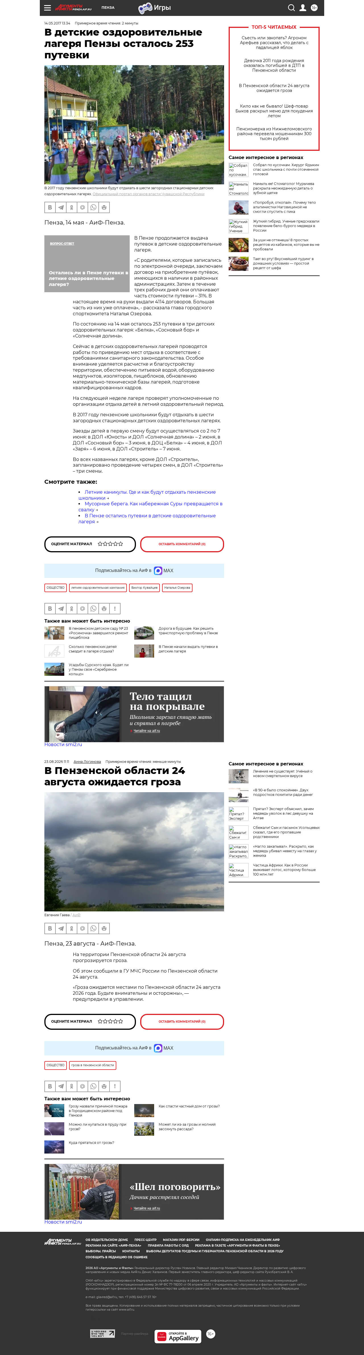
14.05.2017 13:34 (57, 23)
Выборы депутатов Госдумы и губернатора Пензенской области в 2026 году (215, 1251)
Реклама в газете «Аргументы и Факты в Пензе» (237, 1245)
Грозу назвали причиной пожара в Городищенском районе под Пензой (98, 1110)
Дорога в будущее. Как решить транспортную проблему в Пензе (188, 630)
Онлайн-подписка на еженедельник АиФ (243, 1240)
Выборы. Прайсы (101, 1251)
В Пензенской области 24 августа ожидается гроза (274, 88)
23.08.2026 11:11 (56, 761)
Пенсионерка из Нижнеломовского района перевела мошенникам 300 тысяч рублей (274, 134)
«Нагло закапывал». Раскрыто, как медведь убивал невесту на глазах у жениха (285, 851)
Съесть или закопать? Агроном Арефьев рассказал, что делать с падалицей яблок (274, 43)
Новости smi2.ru (63, 744)
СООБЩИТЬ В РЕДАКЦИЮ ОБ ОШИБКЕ (117, 1257)
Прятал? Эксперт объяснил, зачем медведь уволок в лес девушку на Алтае (283, 813)
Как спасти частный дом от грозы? (189, 1106)
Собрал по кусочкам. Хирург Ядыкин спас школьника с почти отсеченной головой (286, 169)
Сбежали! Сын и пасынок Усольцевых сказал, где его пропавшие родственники (286, 832)
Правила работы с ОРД (168, 1245)
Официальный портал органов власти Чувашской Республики (148, 194)
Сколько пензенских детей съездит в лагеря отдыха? (93, 648)
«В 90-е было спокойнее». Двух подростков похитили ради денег (283, 792)
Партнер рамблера (134, 1333)
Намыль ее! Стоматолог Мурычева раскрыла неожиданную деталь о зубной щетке (283, 188)
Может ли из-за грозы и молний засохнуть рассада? (187, 1126)
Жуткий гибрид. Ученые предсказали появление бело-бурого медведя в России (286, 225)
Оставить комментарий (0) (182, 544)
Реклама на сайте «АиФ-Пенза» (113, 1245)
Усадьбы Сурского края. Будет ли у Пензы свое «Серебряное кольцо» (99, 669)
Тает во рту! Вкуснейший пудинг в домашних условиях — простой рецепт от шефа (283, 263)
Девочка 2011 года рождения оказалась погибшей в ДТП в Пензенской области (274, 65)
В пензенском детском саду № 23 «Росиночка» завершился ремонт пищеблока (98, 633)
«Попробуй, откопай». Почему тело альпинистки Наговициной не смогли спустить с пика (284, 207)
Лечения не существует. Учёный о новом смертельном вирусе (283, 773)
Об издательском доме (107, 1240)
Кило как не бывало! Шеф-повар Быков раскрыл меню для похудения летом (274, 111)
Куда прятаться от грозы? (91, 1142)
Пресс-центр (145, 1240)
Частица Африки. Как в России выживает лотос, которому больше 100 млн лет (284, 869)
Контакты (131, 1251)
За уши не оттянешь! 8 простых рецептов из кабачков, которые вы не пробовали (286, 244)
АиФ (76, 915)
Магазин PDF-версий (181, 1240)
